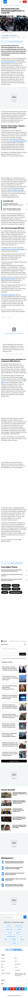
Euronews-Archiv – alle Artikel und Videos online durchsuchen (20, 974)
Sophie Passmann (19, 353)
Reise (2, 967)
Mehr (2, 983)
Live (25, 1)
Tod (21, 936)
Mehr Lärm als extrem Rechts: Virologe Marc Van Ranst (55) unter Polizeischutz (11, 570)
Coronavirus (6, 585)
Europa (2, 958)
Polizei (14, 943)
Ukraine (10, 932)
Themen (3, 954)
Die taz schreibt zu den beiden (16, 190)
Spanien (18, 932)
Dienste (3, 980)
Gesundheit (17, 964)
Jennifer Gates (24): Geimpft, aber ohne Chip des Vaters (11, 575)
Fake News (16, 588)
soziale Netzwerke (11, 936)
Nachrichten (6, 5)
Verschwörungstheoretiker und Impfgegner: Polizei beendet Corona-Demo (13, 204)
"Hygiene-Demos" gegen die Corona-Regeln (12, 249)
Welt (11, 5)
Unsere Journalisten (5, 973)
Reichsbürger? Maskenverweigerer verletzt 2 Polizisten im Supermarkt (11, 580)
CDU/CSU (13, 939)
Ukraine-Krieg (18, 926)
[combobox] (14, 917)
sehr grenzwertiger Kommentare (18, 141)
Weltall (22, 939)
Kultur (16, 967)
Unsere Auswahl (8, 790)
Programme (17, 970)
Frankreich (19, 929)
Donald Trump (9, 929)
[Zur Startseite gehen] (5, 1)
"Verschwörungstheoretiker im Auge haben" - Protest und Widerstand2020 (12, 209)
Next (2, 964)
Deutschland (16, 5)
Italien (5, 939)
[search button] (24, 917)
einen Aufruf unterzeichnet (8, 62)
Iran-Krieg (8, 926)
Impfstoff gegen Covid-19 (8, 278)
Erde (16, 961)
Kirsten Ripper (6, 35)
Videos (2, 970)
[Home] (1, 5)
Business (3, 961)
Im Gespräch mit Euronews (8, 295)
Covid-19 (15, 585)
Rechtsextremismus (16, 592)
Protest (5, 592)
